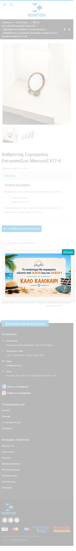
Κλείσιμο (68, 252)
